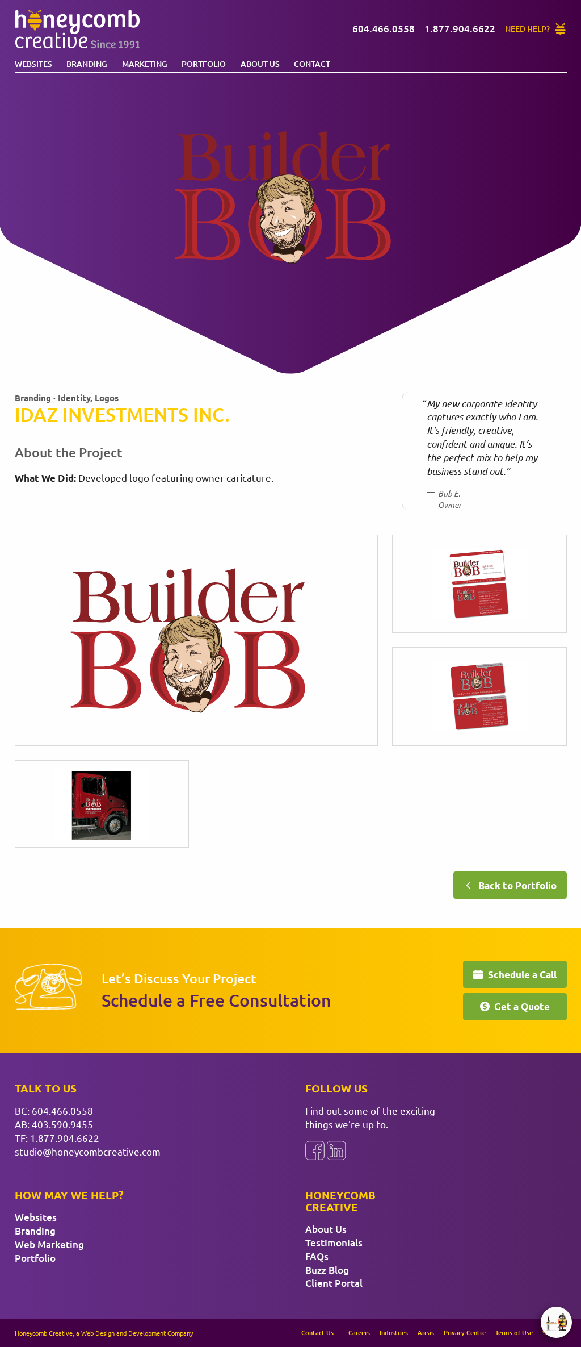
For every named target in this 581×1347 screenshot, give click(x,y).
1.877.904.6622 (64, 1138)
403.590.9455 (62, 1124)
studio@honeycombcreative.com (88, 1151)
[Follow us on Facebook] (315, 1150)
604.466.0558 (62, 1110)
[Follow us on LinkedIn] (336, 1150)
